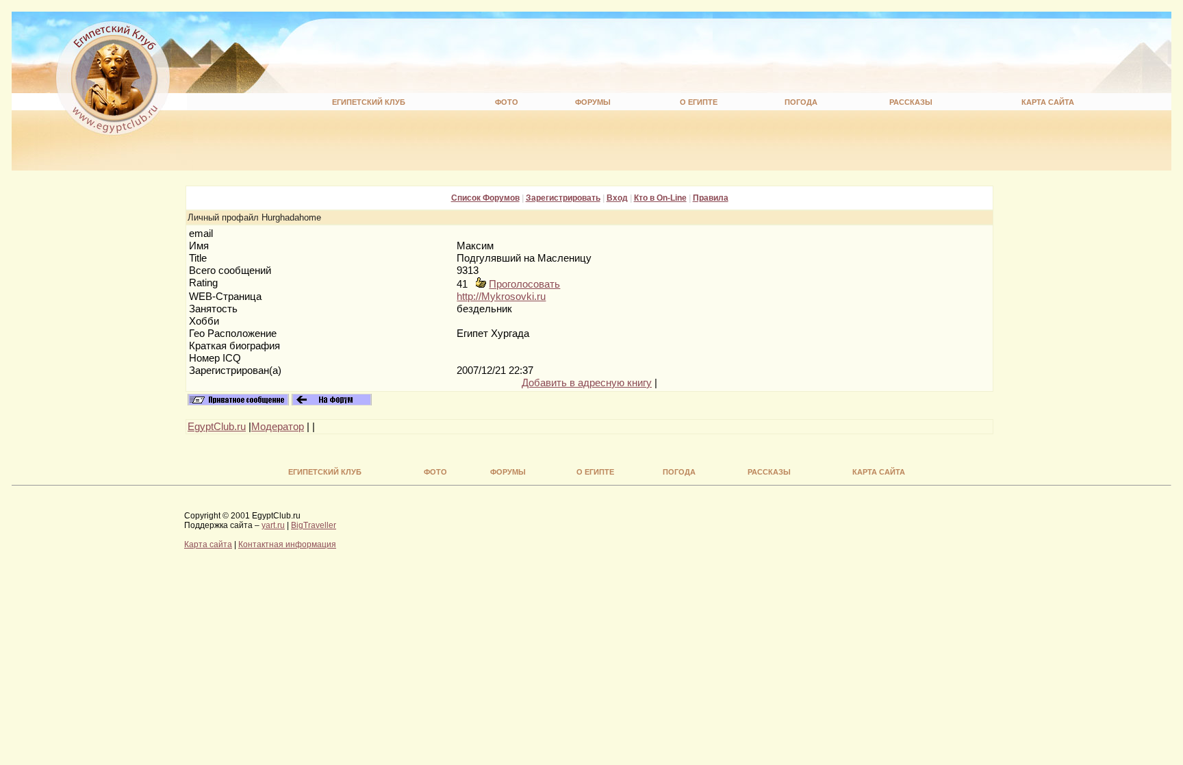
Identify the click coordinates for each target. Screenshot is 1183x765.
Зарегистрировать (563, 198)
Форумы (593, 102)
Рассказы (910, 102)
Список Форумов (485, 198)
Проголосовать (524, 284)
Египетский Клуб (368, 102)
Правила (710, 198)
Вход (617, 198)
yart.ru (273, 525)
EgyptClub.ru (217, 426)
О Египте (698, 102)
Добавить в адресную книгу (587, 382)
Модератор (277, 426)
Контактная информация (287, 544)
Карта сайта (1047, 102)
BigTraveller (313, 525)
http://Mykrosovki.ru (501, 296)
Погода (801, 102)
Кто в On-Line (660, 198)
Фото (506, 102)
